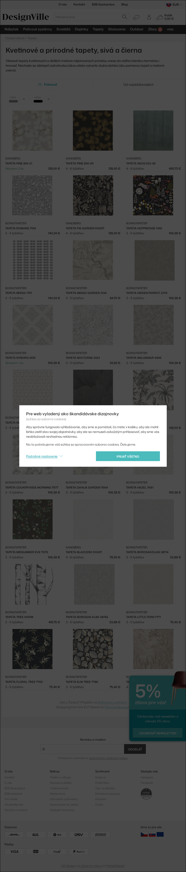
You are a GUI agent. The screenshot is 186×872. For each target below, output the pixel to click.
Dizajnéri (100, 799)
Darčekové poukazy (107, 794)
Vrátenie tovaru (59, 788)
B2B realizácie (13, 794)
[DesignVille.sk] (152, 834)
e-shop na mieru (89, 866)
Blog (124, 4)
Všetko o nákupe (60, 777)
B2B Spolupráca (103, 4)
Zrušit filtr (24, 99)
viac (170, 29)
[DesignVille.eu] (160, 834)
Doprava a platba (60, 783)
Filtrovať (50, 84)
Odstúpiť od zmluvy (62, 810)
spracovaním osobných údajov (108, 758)
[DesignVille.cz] (144, 834)
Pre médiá (11, 799)
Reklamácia (57, 794)
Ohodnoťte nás (14, 804)
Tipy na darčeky (105, 788)
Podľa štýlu (102, 783)
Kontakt (79, 4)
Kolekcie (100, 777)
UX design (68, 866)
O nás (63, 4)
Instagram (147, 777)
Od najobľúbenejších (138, 84)
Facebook (147, 783)
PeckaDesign (115, 866)
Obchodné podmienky (64, 799)
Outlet (99, 804)
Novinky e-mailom (93, 740)
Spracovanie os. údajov (64, 804)
